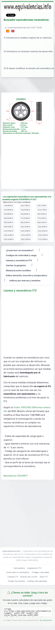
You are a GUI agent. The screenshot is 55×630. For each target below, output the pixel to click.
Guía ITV (44, 577)
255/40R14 (9, 239)
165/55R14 (42, 214)
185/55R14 (25, 222)
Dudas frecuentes (16, 581)
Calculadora (19, 568)
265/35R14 (26, 239)
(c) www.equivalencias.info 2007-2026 (23, 27)
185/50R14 (8, 222)
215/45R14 (8, 231)
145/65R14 (25, 210)
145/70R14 (42, 210)
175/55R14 (42, 218)
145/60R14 (8, 210)
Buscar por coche (29, 577)
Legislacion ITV (34, 568)
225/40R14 (25, 231)
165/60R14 (8, 218)
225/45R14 (43, 231)
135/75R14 (42, 205)
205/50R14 (42, 226)
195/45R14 (42, 222)
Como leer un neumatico (17, 572)
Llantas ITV (12, 577)
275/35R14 (43, 239)
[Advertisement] (27, 84)
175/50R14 (25, 218)
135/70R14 (25, 205)
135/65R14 (8, 205)
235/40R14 (9, 235)
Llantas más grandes (37, 581)
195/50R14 (8, 226)
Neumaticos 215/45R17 (16, 475)
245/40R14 (26, 235)
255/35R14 (43, 235)
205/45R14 (25, 226)
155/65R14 (25, 214)
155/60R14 (8, 214)
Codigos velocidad (40, 572)
